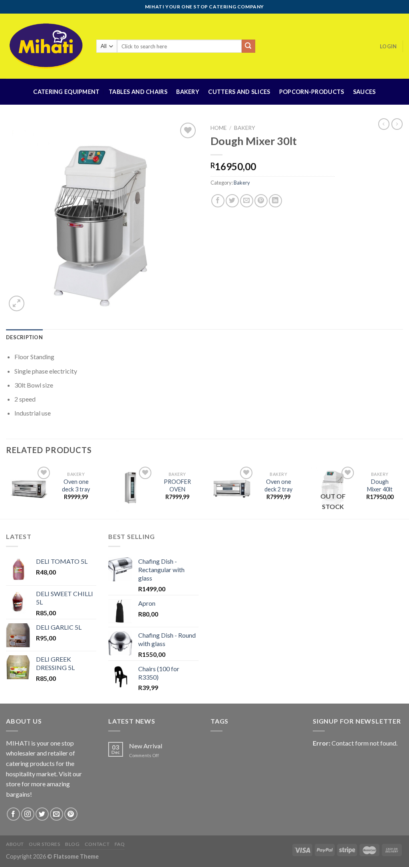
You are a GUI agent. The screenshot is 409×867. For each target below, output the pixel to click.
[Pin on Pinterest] (261, 200)
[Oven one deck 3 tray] (29, 488)
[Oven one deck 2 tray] (231, 488)
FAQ (120, 844)
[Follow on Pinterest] (70, 814)
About (15, 844)
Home (218, 128)
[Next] (403, 491)
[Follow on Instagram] (27, 814)
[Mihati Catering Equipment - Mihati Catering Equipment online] (45, 46)
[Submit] (248, 46)
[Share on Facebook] (217, 200)
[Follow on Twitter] (42, 814)
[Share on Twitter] (232, 200)
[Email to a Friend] (246, 200)
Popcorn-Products (311, 91)
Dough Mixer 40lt (380, 485)
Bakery (187, 91)
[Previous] (6, 491)
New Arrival (145, 746)
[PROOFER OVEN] (130, 488)
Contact (97, 844)
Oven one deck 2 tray (278, 485)
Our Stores (44, 844)
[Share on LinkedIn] (275, 200)
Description (24, 337)
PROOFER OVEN (177, 485)
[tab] (24, 337)
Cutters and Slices (239, 91)
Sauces (364, 91)
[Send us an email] (56, 814)
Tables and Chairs (138, 91)
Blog (72, 844)
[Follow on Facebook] (13, 814)
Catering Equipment (66, 91)
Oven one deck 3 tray (76, 485)
